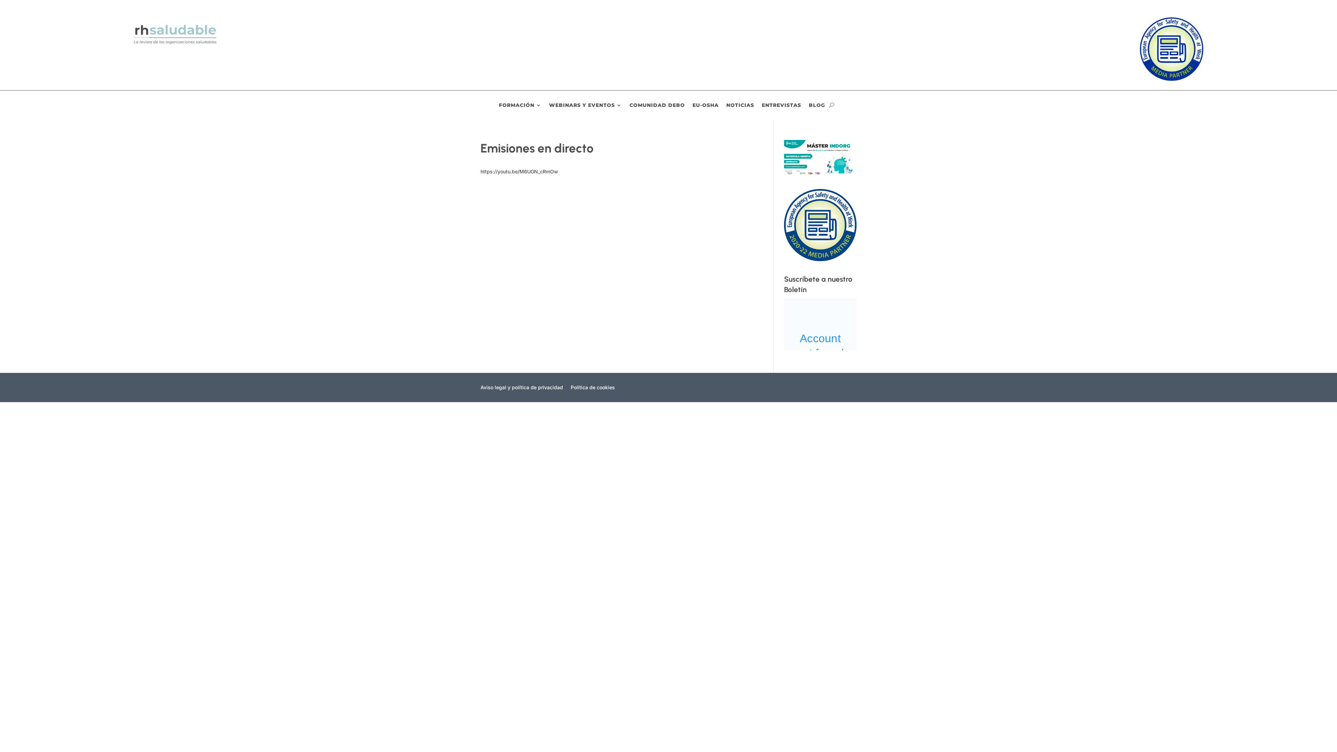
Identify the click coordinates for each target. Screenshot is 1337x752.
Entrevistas (781, 105)
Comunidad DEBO (657, 105)
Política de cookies (593, 387)
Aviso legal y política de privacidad (521, 387)
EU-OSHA (706, 105)
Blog (817, 105)
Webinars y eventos (582, 105)
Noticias (740, 105)
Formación (516, 105)
